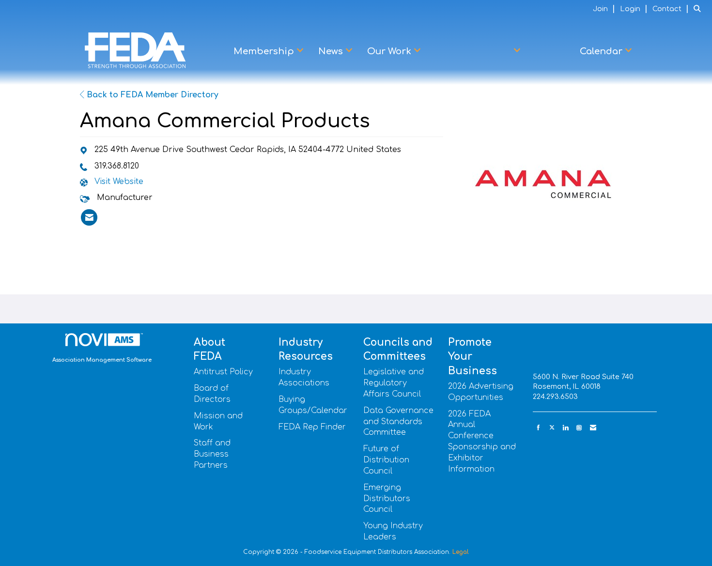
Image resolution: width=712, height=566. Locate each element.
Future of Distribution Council (386, 459)
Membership (264, 51)
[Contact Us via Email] (593, 428)
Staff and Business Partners (212, 454)
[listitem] (605, 8)
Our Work (390, 51)
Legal (460, 552)
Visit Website (118, 181)
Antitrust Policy (223, 371)
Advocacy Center (473, 51)
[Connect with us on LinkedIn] (565, 428)
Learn (550, 51)
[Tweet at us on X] (551, 428)
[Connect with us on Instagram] (579, 428)
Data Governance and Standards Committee (398, 421)
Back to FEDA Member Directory (151, 95)
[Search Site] (699, 8)
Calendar (602, 51)
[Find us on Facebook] (538, 428)
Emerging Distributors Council (386, 498)
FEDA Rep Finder (312, 427)
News (331, 51)
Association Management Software (102, 360)
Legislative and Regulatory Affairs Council (393, 382)
